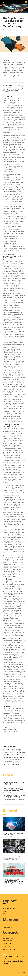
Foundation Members (8, 927)
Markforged (7, 792)
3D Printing (13, 792)
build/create (7, 784)
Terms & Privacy (6, 914)
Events (4, 911)
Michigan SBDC (7, 799)
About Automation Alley (8, 907)
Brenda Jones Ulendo (9, 29)
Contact (4, 910)
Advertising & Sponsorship (9, 908)
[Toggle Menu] (26, 2)
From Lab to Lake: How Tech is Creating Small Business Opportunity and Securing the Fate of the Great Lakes (14, 797)
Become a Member (7, 926)
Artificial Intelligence (16, 784)
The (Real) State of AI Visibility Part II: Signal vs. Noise (13, 782)
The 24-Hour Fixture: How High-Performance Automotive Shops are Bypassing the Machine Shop (13, 789)
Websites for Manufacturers (18, 971)
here (8, 733)
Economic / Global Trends (18, 799)
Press (4, 913)
